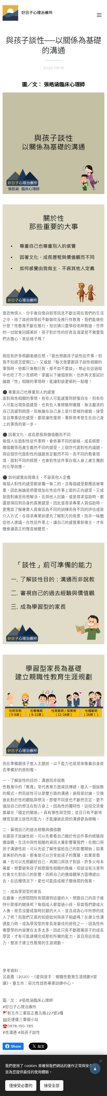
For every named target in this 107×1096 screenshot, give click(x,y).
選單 (99, 15)
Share (16, 1046)
